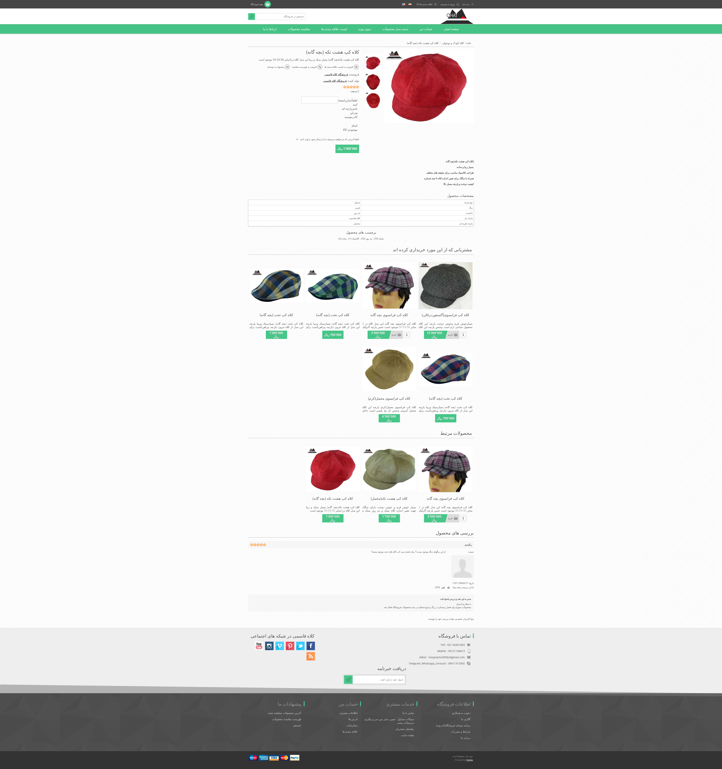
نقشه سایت (407, 735)
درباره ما (465, 737)
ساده (344, 238)
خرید (450, 334)
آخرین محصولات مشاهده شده (284, 713)
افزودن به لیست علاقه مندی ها (339, 67)
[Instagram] (269, 646)
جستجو (251, 16)
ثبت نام (466, 4)
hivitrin (469, 760)
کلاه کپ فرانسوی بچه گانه (389, 315)
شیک (381, 238)
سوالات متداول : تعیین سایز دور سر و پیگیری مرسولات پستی (389, 720)
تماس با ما (408, 713)
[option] (373, 62)
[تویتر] (300, 646)
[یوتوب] (259, 646)
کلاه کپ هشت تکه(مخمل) (389, 498)
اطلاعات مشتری (349, 713)
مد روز (369, 238)
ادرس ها (353, 719)
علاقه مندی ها (350, 731)
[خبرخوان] (310, 656)
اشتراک (348, 679)
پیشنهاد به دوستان (275, 67)
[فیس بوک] (310, 646)
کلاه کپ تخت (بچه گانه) (333, 315)
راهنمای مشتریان (404, 729)
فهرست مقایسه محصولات (286, 719)
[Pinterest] (290, 646)
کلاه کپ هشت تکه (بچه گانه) (332, 498)
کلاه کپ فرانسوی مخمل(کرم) (389, 398)
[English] (404, 4)
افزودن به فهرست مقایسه (304, 67)
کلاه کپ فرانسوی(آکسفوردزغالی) (445, 315)
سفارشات (352, 725)
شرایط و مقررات (460, 731)
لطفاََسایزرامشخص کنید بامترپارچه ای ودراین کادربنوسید (346, 108)
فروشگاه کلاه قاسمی (336, 74)
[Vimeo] (279, 646)
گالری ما (465, 719)
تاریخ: (471, 583)
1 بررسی (354, 91)
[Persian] (410, 4)
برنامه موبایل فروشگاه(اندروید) (453, 725)
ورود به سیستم (448, 4)
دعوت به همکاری (461, 713)
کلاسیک (355, 238)
